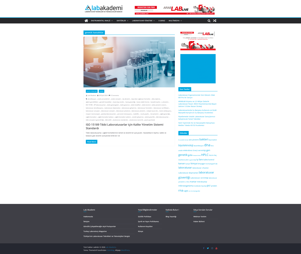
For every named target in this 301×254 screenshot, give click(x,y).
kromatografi (210, 164)
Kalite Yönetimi (92, 91)
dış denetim (126, 99)
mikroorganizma (185, 185)
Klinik (101, 91)
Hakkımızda (88, 216)
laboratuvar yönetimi (138, 111)
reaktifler (136, 114)
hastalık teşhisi (155, 102)
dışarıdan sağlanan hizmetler (140, 99)
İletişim (86, 221)
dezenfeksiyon (199, 146)
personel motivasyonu (124, 114)
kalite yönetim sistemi (159, 105)
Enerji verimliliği (199, 150)
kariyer (187, 164)
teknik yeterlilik (150, 117)
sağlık (186, 191)
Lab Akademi (92, 95)
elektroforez (188, 150)
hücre (211, 155)
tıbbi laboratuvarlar (162, 117)
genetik (183, 155)
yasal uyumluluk (149, 120)
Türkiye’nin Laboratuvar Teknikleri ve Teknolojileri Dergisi (106, 236)
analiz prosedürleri (103, 99)
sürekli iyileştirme (138, 117)
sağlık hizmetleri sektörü (123, 117)
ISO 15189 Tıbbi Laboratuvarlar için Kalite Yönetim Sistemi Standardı (124, 126)
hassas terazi (197, 155)
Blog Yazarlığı (171, 216)
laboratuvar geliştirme (129, 108)
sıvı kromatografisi (194, 191)
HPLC (204, 155)
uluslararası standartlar (120, 120)
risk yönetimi (154, 114)
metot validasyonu (165, 111)
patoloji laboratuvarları (108, 114)
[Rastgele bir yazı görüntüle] (215, 20)
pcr (209, 185)
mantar (193, 181)
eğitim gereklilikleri (92, 102)
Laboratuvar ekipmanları (112, 108)
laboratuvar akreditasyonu (94, 108)
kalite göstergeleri (113, 105)
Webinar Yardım (199, 216)
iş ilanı (199, 159)
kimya (194, 163)
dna (207, 145)
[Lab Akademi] (86, 20)
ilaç (215, 155)
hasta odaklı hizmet (143, 102)
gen (208, 150)
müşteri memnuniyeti (93, 114)
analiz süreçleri (116, 99)
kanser (181, 163)
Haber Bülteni (199, 221)
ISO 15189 (89, 105)
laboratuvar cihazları (200, 168)
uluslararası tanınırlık (136, 120)
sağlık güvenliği (165, 114)
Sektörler (121, 20)
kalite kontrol (146, 105)
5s (179, 140)
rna (180, 190)
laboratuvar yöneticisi (123, 111)
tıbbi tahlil (108, 120)
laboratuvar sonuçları (93, 111)
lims (187, 182)
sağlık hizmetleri (91, 117)
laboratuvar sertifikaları (161, 108)
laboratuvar (185, 167)
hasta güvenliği (130, 102)
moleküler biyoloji (200, 186)
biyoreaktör (213, 140)
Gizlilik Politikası (144, 216)
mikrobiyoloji (202, 182)
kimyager (201, 163)
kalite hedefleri (136, 105)
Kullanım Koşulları (145, 226)
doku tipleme (156, 99)
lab (216, 164)
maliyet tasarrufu (152, 111)
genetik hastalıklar (106, 102)
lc (185, 182)
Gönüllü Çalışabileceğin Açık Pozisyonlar (99, 226)
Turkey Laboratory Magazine (95, 231)
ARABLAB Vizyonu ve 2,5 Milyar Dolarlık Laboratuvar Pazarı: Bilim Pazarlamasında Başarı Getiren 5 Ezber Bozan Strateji (197, 103)
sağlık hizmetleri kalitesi (105, 117)
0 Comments (115, 95)
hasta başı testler (118, 102)
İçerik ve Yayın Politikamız (148, 221)
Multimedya (174, 20)
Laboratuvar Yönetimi (142, 20)
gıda (190, 155)
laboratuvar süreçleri (108, 111)
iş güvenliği (192, 160)
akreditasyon (92, 99)
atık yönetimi (194, 140)
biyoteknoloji (185, 145)
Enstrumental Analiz (100, 20)
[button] (111, 20)
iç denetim (165, 102)
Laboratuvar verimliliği (199, 178)
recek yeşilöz (144, 114)
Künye (140, 231)
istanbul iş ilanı (183, 160)
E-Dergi (162, 20)
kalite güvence (125, 105)
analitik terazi (184, 140)
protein (214, 186)
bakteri (203, 139)
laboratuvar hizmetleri (145, 108)
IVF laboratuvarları (100, 105)
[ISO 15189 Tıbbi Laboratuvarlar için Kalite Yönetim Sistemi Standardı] (129, 62)
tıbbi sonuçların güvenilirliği (95, 120)
